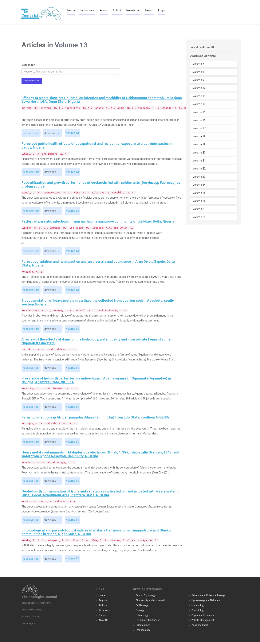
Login (161, 10)
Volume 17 (199, 128)
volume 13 (72, 132)
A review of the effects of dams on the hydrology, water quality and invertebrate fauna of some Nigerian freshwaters (96, 341)
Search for (28, 64)
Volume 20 (199, 152)
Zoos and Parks (199, 625)
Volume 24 (199, 184)
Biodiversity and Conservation (151, 600)
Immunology (198, 605)
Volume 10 (199, 87)
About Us (103, 620)
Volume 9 (198, 79)
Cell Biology (142, 605)
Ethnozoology (143, 630)
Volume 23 (199, 176)
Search (149, 10)
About (104, 10)
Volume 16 (199, 120)
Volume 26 (199, 200)
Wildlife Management (202, 620)
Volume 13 (199, 104)
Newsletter (133, 10)
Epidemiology (143, 625)
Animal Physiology (145, 595)
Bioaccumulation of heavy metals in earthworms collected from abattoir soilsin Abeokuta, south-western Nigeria (98, 302)
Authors (103, 605)
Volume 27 (199, 208)
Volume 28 (199, 217)
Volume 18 (199, 136)
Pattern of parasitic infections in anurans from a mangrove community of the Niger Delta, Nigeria (98, 221)
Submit (117, 10)
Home (71, 10)
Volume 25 (199, 192)
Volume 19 (199, 144)
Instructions (87, 10)
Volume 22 (199, 168)
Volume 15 (199, 112)
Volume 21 (199, 160)
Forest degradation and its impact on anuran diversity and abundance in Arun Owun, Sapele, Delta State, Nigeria (98, 263)
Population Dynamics (202, 615)
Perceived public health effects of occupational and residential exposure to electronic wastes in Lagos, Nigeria (97, 145)
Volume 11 (199, 96)
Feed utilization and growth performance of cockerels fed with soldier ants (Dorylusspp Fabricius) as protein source (101, 184)
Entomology (142, 615)
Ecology (140, 610)
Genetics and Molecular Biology (208, 595)
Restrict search (32, 81)
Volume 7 (198, 63)
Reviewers (104, 610)
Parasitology (198, 610)
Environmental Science (148, 620)
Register (103, 600)
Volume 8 (198, 71)
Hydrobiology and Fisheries (205, 600)
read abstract (31, 133)
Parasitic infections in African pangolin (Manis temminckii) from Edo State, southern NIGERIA (95, 417)
